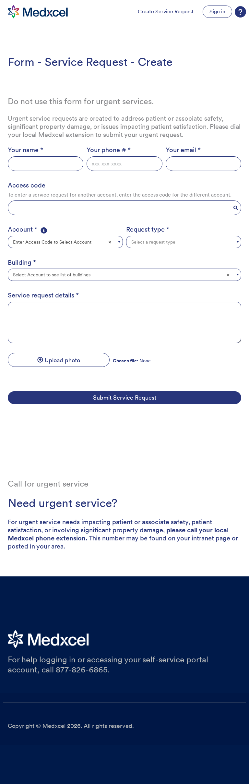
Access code (26, 185)
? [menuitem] (240, 12)
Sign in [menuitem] (217, 11)
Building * (22, 262)
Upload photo (61, 360)
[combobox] (65, 242)
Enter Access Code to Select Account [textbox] (62, 242)
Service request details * (43, 295)
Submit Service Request (124, 397)
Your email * (183, 150)
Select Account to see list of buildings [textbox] (121, 274)
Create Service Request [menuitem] (166, 11)
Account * (22, 229)
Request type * (147, 229)
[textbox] (183, 242)
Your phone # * (109, 150)
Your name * (25, 150)
